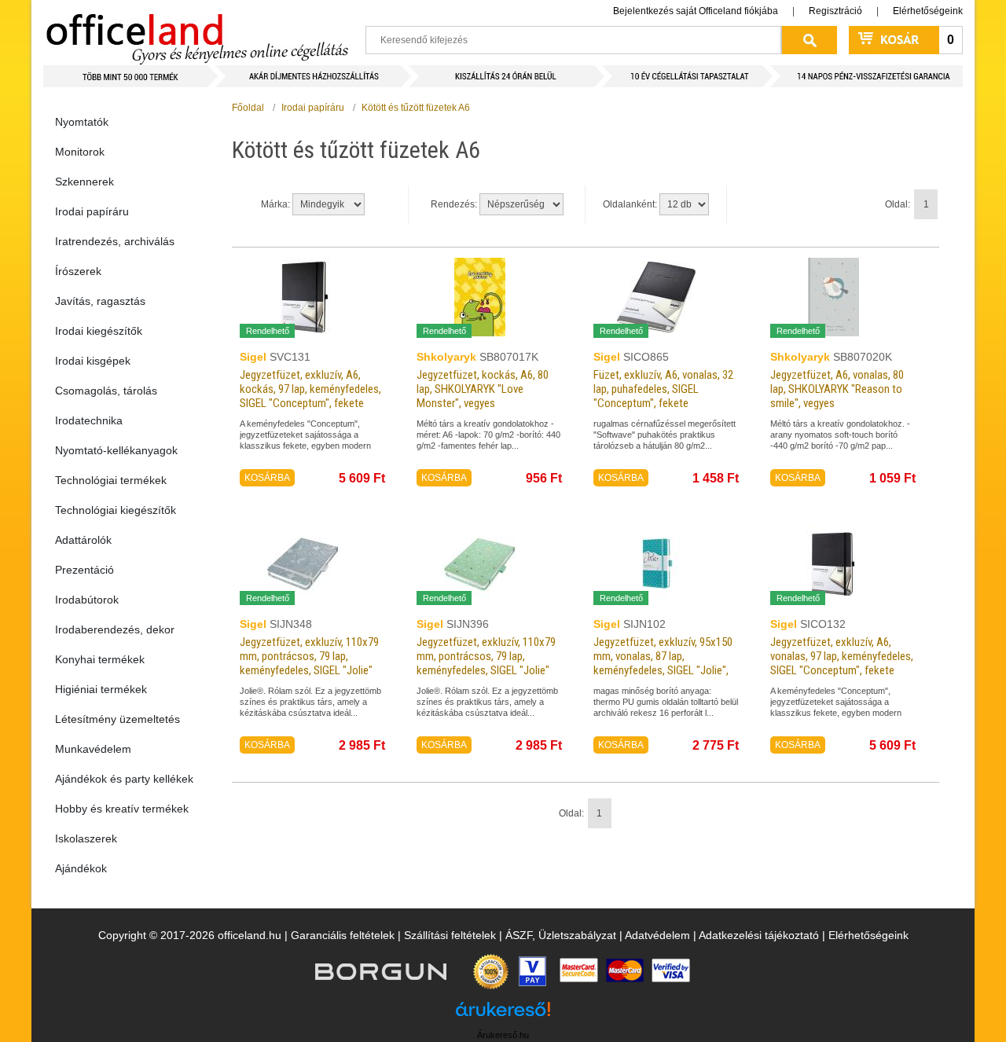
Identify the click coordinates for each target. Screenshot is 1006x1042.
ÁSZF (518, 935)
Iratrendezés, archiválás (114, 241)
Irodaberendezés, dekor (114, 629)
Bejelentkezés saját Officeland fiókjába (695, 11)
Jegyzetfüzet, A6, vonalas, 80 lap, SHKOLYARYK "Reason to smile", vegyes (837, 389)
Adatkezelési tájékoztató (759, 935)
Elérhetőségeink (928, 11)
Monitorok (80, 151)
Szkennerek (84, 181)
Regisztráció (835, 11)
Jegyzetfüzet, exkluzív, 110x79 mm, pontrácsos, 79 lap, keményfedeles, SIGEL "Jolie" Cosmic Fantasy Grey (309, 663)
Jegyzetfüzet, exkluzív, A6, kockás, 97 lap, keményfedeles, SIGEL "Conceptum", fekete (310, 389)
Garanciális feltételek (343, 935)
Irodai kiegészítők (98, 331)
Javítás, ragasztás (100, 301)
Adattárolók (83, 540)
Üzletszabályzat (577, 935)
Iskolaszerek (86, 838)
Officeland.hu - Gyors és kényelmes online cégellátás (197, 32)
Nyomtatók (81, 122)
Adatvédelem (657, 935)
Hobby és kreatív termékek (122, 808)
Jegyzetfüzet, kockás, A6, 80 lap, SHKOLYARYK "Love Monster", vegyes (483, 389)
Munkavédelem (93, 749)
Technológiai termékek (111, 480)
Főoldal (248, 107)
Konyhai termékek (100, 659)
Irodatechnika (89, 420)
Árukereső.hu (503, 1035)
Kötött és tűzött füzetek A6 (416, 107)
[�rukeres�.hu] (503, 1015)
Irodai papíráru (92, 211)
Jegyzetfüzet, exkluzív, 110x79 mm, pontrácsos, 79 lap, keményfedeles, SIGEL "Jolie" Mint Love (486, 663)
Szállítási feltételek (450, 935)
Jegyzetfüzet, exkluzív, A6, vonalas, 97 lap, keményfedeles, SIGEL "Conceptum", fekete (841, 656)
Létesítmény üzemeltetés (117, 719)
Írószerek (78, 271)
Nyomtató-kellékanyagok (116, 450)
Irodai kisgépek (92, 360)
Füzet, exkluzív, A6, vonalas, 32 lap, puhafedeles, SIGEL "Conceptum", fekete (663, 389)
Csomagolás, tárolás (106, 390)
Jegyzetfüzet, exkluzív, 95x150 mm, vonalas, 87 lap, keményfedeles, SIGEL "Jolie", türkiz (662, 663)
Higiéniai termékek (101, 689)
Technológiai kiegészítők (115, 510)
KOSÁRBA (267, 477)
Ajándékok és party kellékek (124, 778)
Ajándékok (81, 868)
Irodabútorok (87, 599)
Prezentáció (84, 569)
